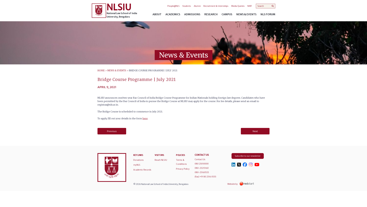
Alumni (197, 6)
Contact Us (200, 159)
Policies (180, 155)
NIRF (249, 6)
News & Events (116, 70)
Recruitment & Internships (215, 6)
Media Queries (238, 6)
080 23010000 (202, 163)
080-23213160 (202, 168)
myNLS (136, 165)
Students (186, 6)
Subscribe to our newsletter (247, 156)
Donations (138, 160)
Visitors (159, 155)
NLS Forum (267, 14)
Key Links (138, 155)
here (145, 118)
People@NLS (173, 6)
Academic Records (142, 169)
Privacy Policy (183, 169)
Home (101, 70)
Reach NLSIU (161, 160)
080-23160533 (202, 172)
